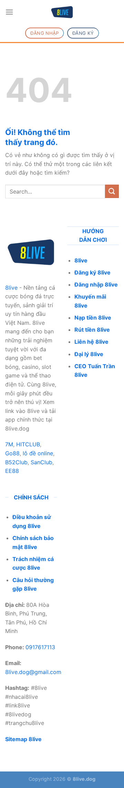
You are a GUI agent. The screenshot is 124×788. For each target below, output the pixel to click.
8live (11, 287)
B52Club (16, 462)
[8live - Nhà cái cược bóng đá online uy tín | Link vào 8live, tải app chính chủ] (62, 12)
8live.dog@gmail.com (33, 671)
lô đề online (38, 453)
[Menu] (9, 11)
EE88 (12, 470)
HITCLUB (28, 444)
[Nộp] (112, 191)
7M (9, 444)
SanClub (41, 462)
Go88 (12, 453)
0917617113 (40, 647)
